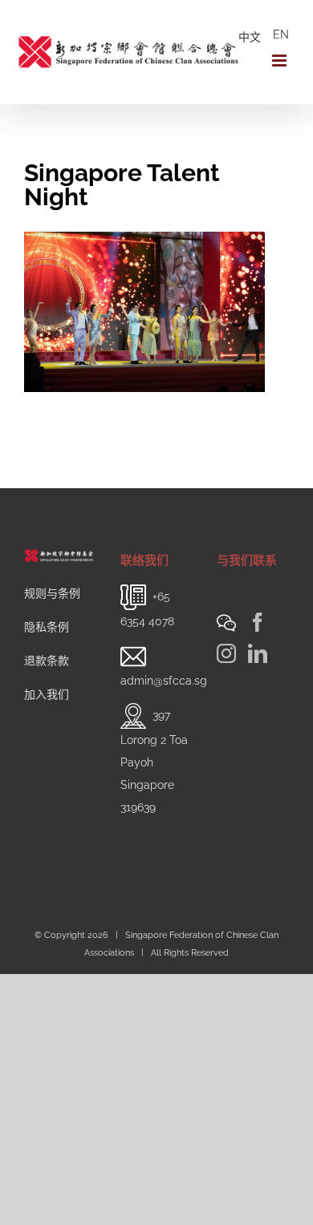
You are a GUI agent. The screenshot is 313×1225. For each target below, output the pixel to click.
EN (281, 34)
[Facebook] (257, 622)
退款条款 (46, 660)
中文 (249, 36)
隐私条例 (46, 627)
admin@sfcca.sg (163, 680)
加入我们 (46, 694)
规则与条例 (52, 593)
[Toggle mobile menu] (280, 60)
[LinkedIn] (257, 653)
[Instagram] (226, 653)
